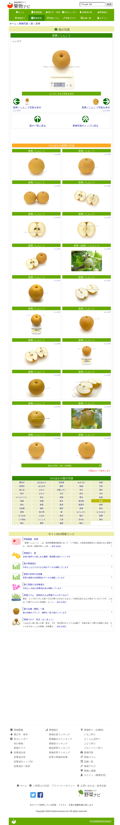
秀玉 (81, 497)
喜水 (22, 493)
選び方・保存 (54, 12)
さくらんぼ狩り (92, 739)
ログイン (104, 17)
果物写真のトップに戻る (85, 125)
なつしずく (81, 512)
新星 (41, 504)
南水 (81, 515)
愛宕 (61, 486)
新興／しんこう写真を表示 (27, 107)
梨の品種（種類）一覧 (34, 608)
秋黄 (61, 497)
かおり (41, 489)
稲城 (81, 486)
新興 (101, 501)
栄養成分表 (87, 12)
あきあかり (41, 482)
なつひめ (21, 515)
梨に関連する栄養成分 (34, 584)
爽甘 (61, 508)
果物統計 (104, 12)
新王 (61, 501)
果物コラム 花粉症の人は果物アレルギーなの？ (46, 594)
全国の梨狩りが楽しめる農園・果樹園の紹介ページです (46, 556)
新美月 (81, 504)
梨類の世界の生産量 (33, 573)
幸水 (101, 493)
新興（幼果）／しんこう (87, 245)
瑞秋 (41, 508)
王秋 (101, 486)
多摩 (81, 508)
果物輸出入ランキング (60, 739)
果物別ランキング (58, 743)
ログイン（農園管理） (95, 775)
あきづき (81, 482)
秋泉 (101, 497)
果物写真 (38, 17)
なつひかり (101, 512)
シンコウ (17, 110)
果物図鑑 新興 (31, 538)
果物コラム (54, 17)
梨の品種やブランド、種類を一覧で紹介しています (45, 612)
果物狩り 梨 (30, 552)
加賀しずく (61, 489)
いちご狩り (90, 734)
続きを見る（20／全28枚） (60, 465)
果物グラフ (19, 747)
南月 (61, 515)
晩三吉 (22, 489)
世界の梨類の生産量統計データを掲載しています (44, 577)
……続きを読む (54, 546)
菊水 (101, 489)
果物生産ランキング (59, 734)
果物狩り (21, 17)
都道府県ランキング (59, 747)
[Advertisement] (61, 136)
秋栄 (101, 482)
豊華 (41, 523)
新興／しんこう (36, 151)
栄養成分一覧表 (22, 766)
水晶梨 (22, 508)
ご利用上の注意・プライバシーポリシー (54, 785)
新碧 (101, 504)
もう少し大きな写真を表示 (61, 93)
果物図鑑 (38, 12)
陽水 (81, 523)
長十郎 (41, 512)
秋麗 (41, 501)
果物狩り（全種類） (94, 729)
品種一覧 (87, 17)
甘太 (81, 489)
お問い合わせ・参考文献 (93, 785)
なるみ (41, 515)
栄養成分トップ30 (23, 761)
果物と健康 (90, 770)
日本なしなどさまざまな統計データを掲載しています (45, 567)
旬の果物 (18, 743)
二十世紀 (21, 519)
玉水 (61, 493)
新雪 (61, 504)
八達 (61, 519)
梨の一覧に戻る (37, 125)
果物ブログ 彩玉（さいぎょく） (39, 619)
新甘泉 (81, 501)
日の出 (81, 519)
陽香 (61, 523)
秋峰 (22, 501)
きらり (41, 493)
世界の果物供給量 (58, 757)
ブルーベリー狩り (93, 747)
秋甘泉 (61, 482)
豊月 (101, 519)
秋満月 (22, 486)
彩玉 (41, 497)
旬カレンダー (71, 12)
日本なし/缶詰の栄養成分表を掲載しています (42, 588)
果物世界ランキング (59, 752)
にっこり (41, 519)
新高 (101, 515)
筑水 (101, 508)
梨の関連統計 (30, 563)
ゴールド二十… (22, 497)
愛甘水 (22, 482)
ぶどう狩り (90, 743)
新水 (22, 504)
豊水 (22, 523)
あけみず (41, 486)
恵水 (81, 493)
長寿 (22, 512)
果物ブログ (71, 17)
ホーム (21, 12)
